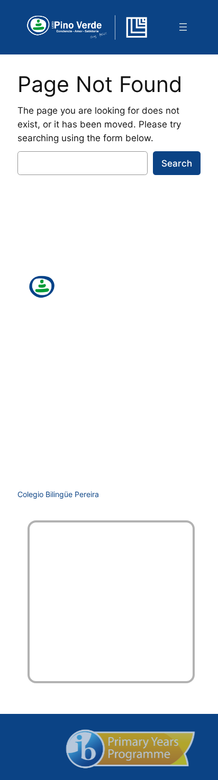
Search (176, 163)
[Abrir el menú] (183, 27)
